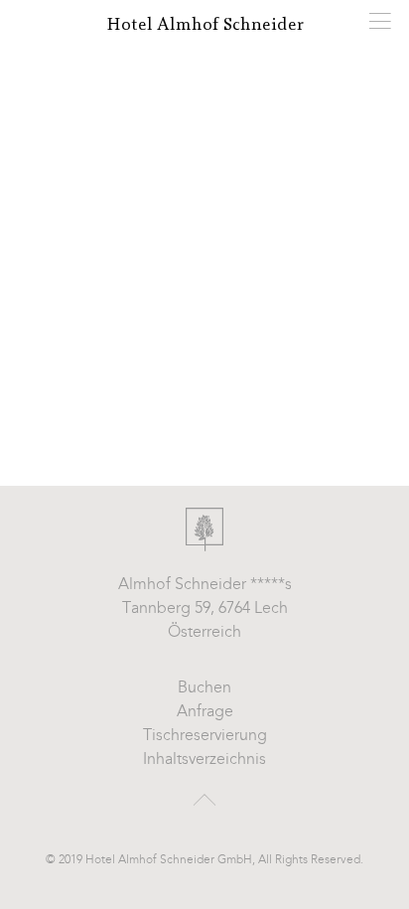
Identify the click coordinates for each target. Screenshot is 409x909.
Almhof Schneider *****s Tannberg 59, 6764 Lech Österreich (205, 609)
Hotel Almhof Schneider (205, 25)
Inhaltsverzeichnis (204, 760)
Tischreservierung (205, 736)
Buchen (204, 688)
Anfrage (205, 712)
